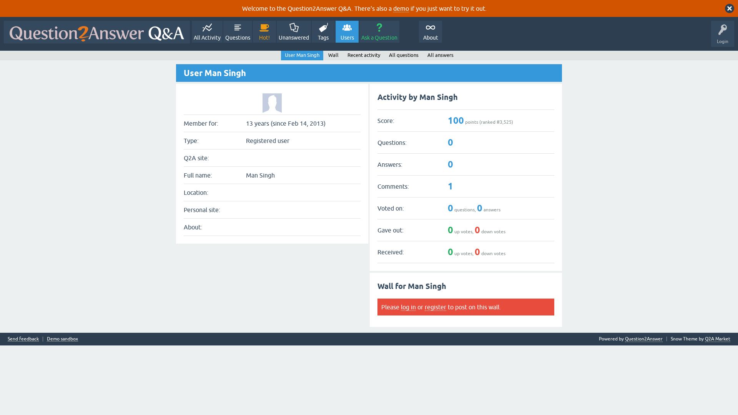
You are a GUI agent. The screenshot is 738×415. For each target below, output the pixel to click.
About (430, 38)
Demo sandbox (62, 339)
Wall (333, 55)
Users (347, 38)
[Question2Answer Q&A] (97, 32)
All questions (404, 55)
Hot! (264, 38)
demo (401, 8)
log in (408, 307)
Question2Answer (644, 339)
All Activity (207, 38)
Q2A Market (717, 339)
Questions (237, 38)
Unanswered (294, 38)
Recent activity (363, 55)
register (435, 307)
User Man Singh (302, 55)
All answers (440, 55)
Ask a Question (379, 38)
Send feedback (23, 339)
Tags (323, 38)
